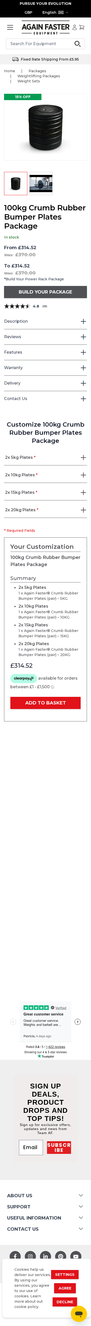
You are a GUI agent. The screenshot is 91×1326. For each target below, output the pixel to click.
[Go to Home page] (45, 27)
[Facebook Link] (15, 1256)
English (49, 12)
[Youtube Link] (75, 1256)
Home (9, 71)
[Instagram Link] (30, 1256)
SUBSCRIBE (59, 1147)
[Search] (78, 44)
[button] (45, 127)
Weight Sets (28, 81)
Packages (37, 71)
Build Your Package (45, 292)
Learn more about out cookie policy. (28, 1301)
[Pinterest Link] (60, 1256)
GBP (28, 12)
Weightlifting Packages (38, 76)
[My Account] (75, 27)
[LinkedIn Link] (45, 1256)
